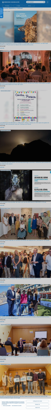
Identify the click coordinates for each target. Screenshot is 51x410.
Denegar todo (37, 404)
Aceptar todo (37, 407)
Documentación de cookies (16, 405)
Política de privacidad (6, 405)
